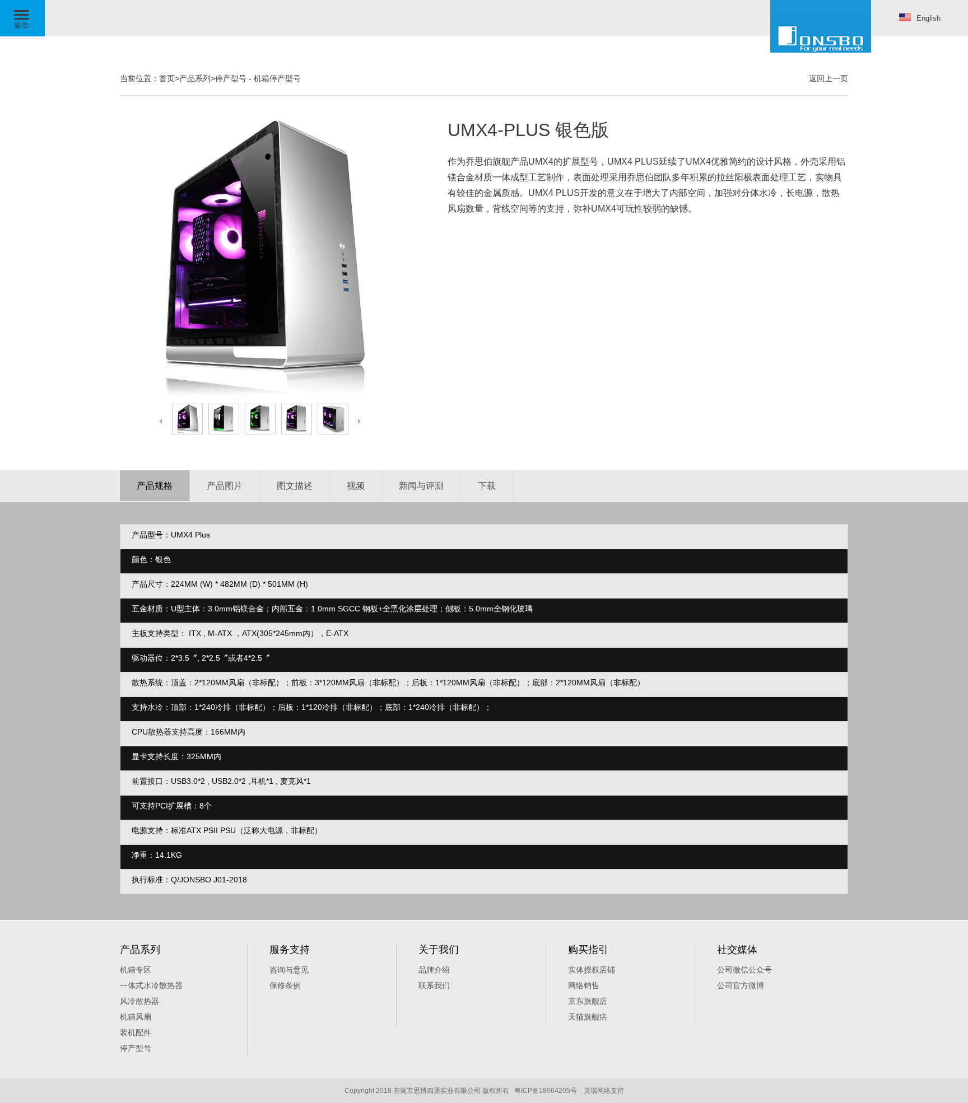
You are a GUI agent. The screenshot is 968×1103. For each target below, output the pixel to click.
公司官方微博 (740, 985)
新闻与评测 (421, 485)
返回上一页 (828, 78)
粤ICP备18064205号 (545, 1091)
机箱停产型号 (277, 78)
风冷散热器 (139, 1001)
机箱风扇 (135, 1016)
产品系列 (195, 78)
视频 (356, 485)
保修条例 (285, 985)
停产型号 (230, 78)
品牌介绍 (434, 969)
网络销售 (583, 985)
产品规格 (155, 485)
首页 (167, 78)
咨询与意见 (289, 969)
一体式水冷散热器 (151, 985)
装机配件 (135, 1032)
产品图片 (225, 485)
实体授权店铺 (591, 969)
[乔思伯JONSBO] (820, 26)
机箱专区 (135, 969)
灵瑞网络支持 (604, 1091)
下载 (487, 485)
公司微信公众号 (744, 969)
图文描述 (295, 485)
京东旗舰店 (587, 1001)
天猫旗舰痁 (587, 1016)
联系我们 (434, 985)
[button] (22, 18)
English (928, 18)
